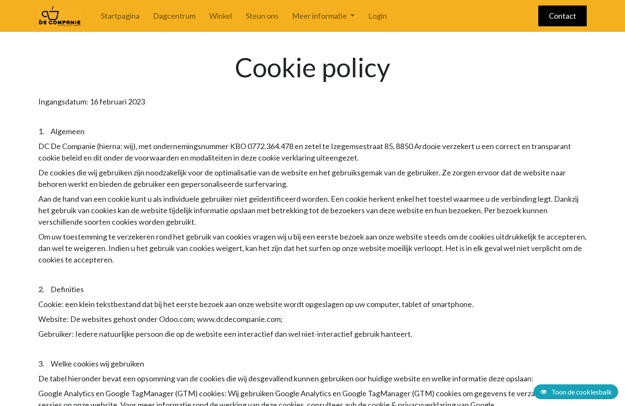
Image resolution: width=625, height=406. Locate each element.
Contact (562, 15)
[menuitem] (120, 16)
